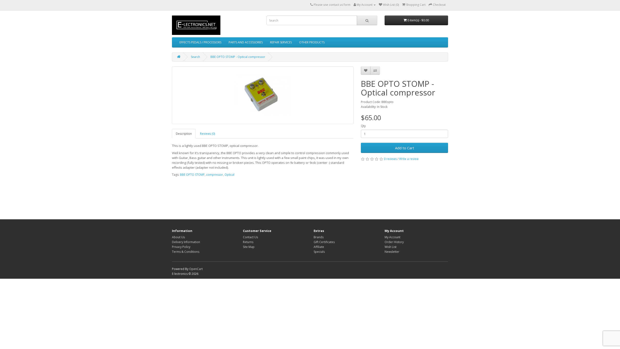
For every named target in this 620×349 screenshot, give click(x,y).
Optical (229, 175)
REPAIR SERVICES (281, 42)
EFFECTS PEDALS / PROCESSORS (200, 42)
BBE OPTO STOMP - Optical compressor (237, 57)
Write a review (408, 159)
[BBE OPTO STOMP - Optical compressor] (263, 95)
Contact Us (250, 237)
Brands (319, 237)
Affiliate (319, 247)
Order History (394, 242)
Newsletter (392, 252)
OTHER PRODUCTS (312, 42)
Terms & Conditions (185, 252)
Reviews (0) (207, 134)
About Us (178, 237)
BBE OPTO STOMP (192, 175)
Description (184, 134)
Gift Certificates (324, 242)
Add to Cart (404, 147)
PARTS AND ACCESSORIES (246, 42)
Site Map (249, 247)
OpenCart (196, 269)
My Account (392, 237)
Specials (319, 252)
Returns (248, 242)
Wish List (390, 247)
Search (195, 57)
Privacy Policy (181, 247)
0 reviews (390, 159)
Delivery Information (186, 242)
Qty (363, 126)
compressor (214, 175)
